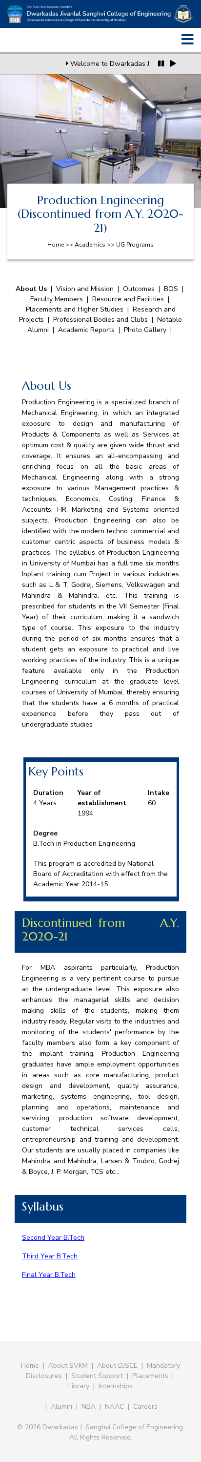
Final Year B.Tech (49, 1274)
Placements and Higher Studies (74, 309)
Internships (116, 1386)
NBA (88, 1406)
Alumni (61, 1406)
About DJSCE (117, 1365)
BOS (171, 288)
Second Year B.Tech (53, 1237)
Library (78, 1386)
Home (30, 1365)
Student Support (97, 1375)
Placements (150, 1375)
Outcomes (139, 288)
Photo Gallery (145, 329)
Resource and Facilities (128, 299)
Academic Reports (86, 329)
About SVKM (69, 1365)
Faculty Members (56, 299)
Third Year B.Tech (50, 1256)
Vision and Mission (85, 288)
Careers (145, 1406)
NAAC (114, 1406)
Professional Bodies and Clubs (101, 319)
